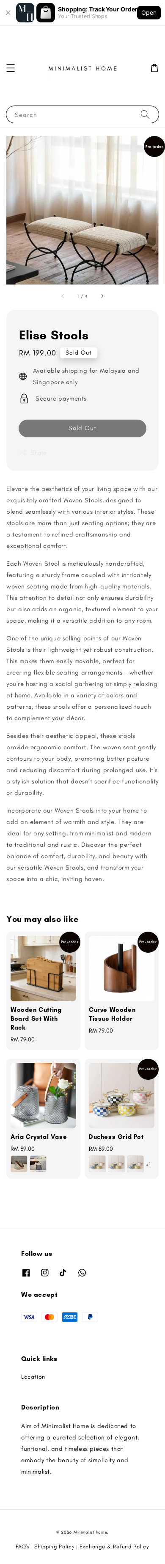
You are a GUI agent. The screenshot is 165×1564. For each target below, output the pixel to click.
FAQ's (23, 1546)
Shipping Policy (54, 1546)
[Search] (145, 114)
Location (33, 1376)
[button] (10, 68)
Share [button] (39, 452)
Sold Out (82, 428)
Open (149, 12)
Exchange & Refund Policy (114, 1546)
